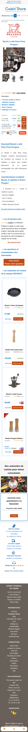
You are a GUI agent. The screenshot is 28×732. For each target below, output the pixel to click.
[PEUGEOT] (14, 38)
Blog (14, 616)
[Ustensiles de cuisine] (14, 8)
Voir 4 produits (18, 319)
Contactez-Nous (14, 614)
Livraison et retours (14, 648)
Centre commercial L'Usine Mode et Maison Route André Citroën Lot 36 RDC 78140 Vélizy (14, 597)
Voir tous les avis (14, 242)
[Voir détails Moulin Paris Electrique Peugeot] (14, 336)
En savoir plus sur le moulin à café (13, 209)
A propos (14, 611)
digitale (13, 723)
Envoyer (14, 515)
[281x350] (14, 82)
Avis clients (14, 631)
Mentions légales (14, 629)
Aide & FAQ (14, 646)
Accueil (2, 20)
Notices (14, 658)
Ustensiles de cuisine (14, 619)
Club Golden (14, 653)
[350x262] (22, 82)
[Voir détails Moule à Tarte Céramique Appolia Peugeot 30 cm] (14, 292)
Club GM (14, 651)
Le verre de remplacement (6, 125)
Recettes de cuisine (14, 656)
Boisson (7, 20)
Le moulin (5, 118)
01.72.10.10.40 (14, 700)
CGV (14, 621)
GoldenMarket (13, 726)
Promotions (14, 666)
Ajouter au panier (17, 363)
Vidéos (14, 663)
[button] (15, 15)
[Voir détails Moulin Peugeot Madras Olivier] (14, 425)
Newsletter (14, 668)
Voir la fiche (8, 319)
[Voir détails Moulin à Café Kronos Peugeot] (14, 380)
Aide (14, 671)
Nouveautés (14, 661)
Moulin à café (12, 20)
